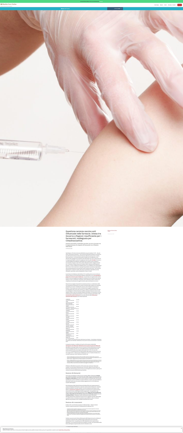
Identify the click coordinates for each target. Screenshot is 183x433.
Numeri (161, 4)
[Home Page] (8, 5)
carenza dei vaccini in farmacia (73, 295)
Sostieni (101, 1)
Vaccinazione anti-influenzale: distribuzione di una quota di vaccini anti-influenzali (83, 345)
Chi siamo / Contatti (171, 4)
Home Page (156, 4)
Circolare (94, 260)
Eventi (165, 4)
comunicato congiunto (75, 389)
